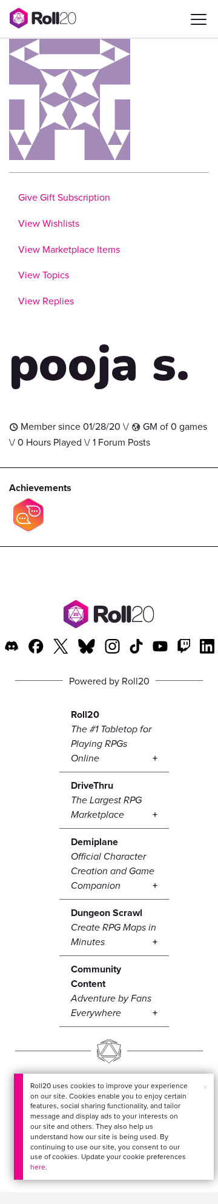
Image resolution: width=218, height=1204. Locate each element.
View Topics (43, 274)
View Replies (46, 300)
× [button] (205, 1087)
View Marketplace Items (69, 249)
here (37, 1167)
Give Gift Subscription (64, 197)
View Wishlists (48, 223)
